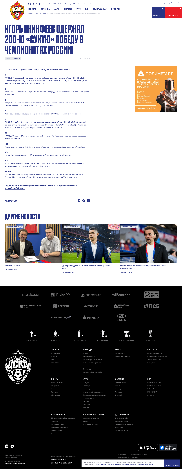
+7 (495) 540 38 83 (59, 459)
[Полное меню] (4, 3)
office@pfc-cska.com (61, 463)
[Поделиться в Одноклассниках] (88, 201)
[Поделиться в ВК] (79, 201)
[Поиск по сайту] (164, 3)
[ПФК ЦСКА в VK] (7, 446)
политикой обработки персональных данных (138, 464)
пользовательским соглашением (108, 464)
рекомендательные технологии (15, 463)
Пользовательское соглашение (126, 457)
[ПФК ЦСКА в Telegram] (12, 446)
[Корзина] (178, 3)
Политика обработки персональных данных (131, 454)
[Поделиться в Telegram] (83, 201)
